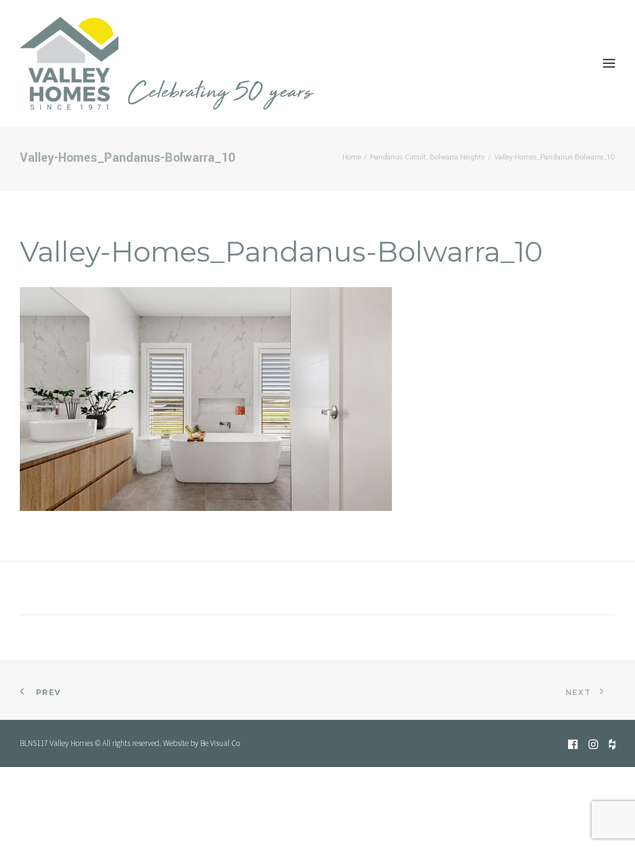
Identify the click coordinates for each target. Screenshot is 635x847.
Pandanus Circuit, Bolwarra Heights (427, 157)
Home (351, 157)
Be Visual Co (220, 743)
